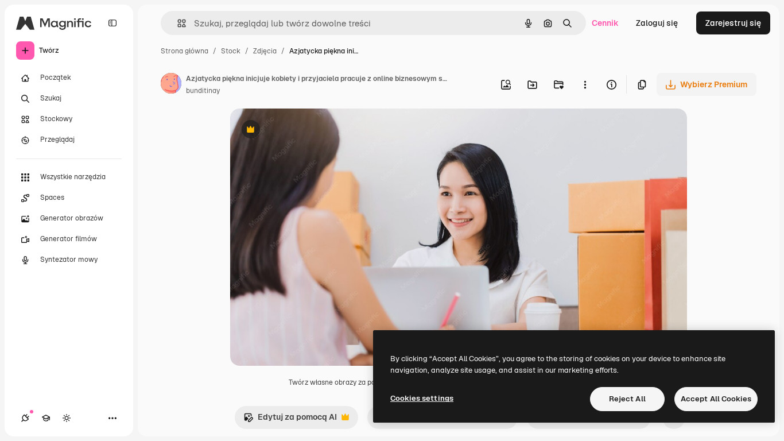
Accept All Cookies (716, 399)
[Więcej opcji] (584, 84)
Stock (230, 51)
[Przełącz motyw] (66, 418)
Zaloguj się (657, 23)
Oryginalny (309, 130)
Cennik (605, 23)
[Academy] (46, 418)
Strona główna (184, 51)
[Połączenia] (25, 418)
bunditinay (203, 90)
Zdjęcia (265, 51)
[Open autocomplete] (177, 23)
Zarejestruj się (733, 23)
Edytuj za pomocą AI (290, 420)
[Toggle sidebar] (112, 23)
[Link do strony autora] (171, 85)
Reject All (627, 399)
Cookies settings (421, 398)
